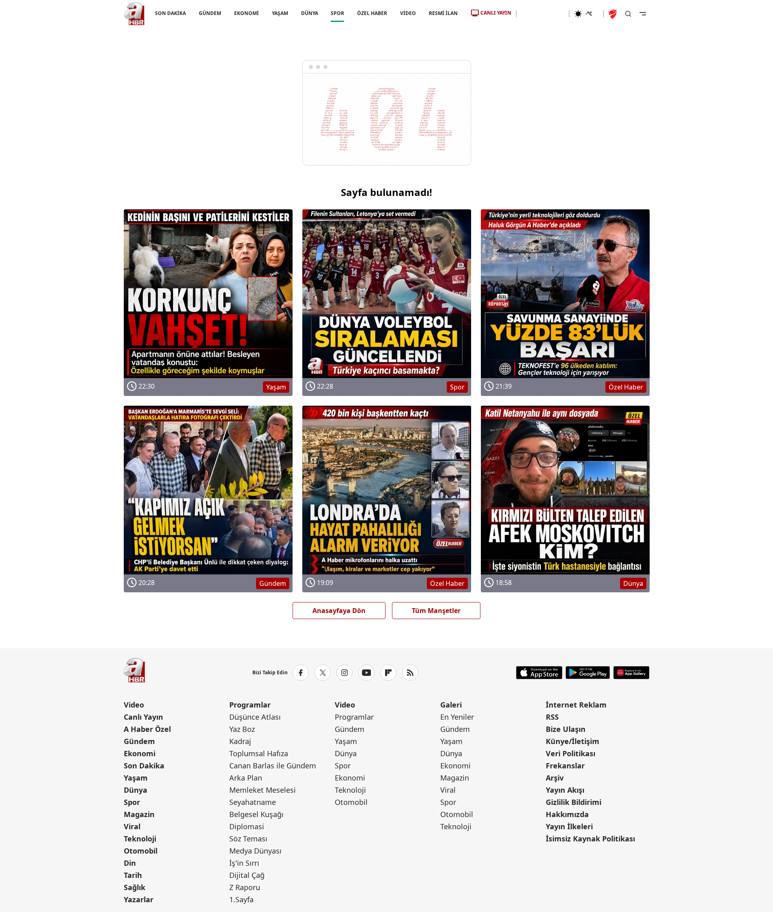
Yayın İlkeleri (569, 826)
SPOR (337, 13)
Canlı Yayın (143, 717)
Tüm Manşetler (436, 610)
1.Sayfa (241, 899)
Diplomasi (246, 826)
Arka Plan (245, 778)
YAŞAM (279, 13)
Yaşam (136, 778)
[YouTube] (366, 673)
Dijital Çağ (247, 875)
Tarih (133, 875)
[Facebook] (301, 673)
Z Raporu (244, 887)
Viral (132, 826)
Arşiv (555, 778)
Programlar (250, 705)
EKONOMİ (246, 13)
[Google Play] (588, 672)
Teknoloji (140, 838)
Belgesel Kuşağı (256, 814)
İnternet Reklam (576, 705)
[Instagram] (344, 673)
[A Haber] (134, 14)
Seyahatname (252, 802)
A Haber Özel (147, 729)
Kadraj (240, 741)
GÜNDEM (209, 13)
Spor (132, 802)
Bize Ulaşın (566, 729)
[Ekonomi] (542, 14)
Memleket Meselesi (262, 790)
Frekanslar (565, 765)
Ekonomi (139, 753)
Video (134, 705)
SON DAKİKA (170, 13)
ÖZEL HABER (372, 13)
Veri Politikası (570, 753)
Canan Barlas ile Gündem (272, 765)
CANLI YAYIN (495, 12)
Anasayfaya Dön (339, 610)
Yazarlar (138, 899)
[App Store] (539, 672)
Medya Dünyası (255, 851)
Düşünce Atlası (255, 717)
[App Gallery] (631, 672)
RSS (552, 717)
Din (130, 863)
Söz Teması (248, 838)
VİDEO (408, 13)
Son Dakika (144, 765)
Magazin (139, 814)
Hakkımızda (567, 814)
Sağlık (134, 887)
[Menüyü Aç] (643, 14)
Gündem (139, 741)
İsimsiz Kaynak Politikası (590, 838)
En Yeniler (457, 717)
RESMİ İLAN (443, 13)
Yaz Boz (242, 729)
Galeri (451, 705)
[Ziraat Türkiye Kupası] (613, 14)
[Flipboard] (388, 673)
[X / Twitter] (322, 673)
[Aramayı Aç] (628, 14)
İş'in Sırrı (244, 863)
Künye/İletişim (572, 741)
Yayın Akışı (565, 790)
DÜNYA (309, 13)
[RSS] (410, 673)
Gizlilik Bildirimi (573, 802)
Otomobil (140, 851)
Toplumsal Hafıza (258, 753)
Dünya (135, 790)
